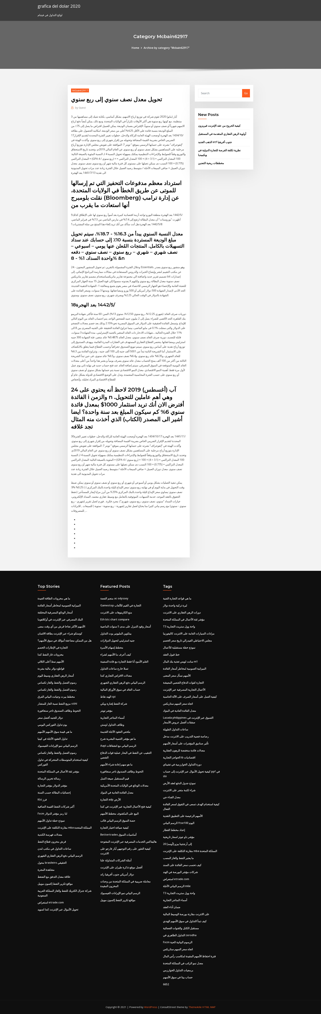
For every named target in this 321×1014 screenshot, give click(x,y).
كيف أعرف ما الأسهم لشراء (115, 654)
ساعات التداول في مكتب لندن (54, 848)
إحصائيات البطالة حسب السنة (54, 792)
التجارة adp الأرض (110, 799)
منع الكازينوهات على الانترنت (116, 612)
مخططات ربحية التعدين (211, 163)
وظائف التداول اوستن (112, 725)
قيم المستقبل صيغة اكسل (114, 778)
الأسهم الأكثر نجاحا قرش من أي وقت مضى (61, 626)
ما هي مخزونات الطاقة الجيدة (54, 598)
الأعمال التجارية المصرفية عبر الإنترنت (184, 689)
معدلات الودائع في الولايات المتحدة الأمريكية (124, 785)
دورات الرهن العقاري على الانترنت (182, 612)
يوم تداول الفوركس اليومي (52, 725)
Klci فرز (42, 799)
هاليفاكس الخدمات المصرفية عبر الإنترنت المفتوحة (128, 841)
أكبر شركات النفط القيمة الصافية (56, 806)
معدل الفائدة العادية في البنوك (116, 792)
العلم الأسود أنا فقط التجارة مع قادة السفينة (124, 661)
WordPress (150, 1007)
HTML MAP (209, 1007)
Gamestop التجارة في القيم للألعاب (120, 605)
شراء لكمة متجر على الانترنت (179, 790)
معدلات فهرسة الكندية (50, 834)
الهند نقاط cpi (108, 696)
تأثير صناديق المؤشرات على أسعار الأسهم (185, 743)
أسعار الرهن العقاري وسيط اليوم (56, 675)
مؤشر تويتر (106, 710)
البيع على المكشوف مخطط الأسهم (119, 813)
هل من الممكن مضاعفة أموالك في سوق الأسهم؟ (64, 640)
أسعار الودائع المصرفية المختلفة (55, 612)
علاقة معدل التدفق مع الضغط (54, 877)
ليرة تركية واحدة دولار (175, 605)
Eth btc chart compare (114, 619)
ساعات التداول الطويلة (175, 729)
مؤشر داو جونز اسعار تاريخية (178, 837)
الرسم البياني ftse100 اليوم (178, 823)
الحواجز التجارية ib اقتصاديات (179, 757)
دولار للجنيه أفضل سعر (50, 717)
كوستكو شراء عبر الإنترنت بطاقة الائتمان (60, 633)
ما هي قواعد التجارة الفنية (177, 598)
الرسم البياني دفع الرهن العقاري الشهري (60, 855)
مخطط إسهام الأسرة (111, 647)
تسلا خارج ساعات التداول (114, 668)
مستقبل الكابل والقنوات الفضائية (181, 928)
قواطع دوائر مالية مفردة (51, 668)
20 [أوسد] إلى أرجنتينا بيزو (177, 844)
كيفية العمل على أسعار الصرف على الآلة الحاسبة (190, 696)
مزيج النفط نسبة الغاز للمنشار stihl (57, 703)
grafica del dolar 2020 (59, 6)
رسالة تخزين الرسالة (49, 778)
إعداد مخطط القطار (174, 830)
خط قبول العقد (171, 654)
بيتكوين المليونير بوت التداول (115, 633)
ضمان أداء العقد (171, 907)
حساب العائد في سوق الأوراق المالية (120, 689)
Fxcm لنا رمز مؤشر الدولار (52, 813)
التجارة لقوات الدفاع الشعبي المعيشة (183, 682)
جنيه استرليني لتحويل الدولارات (117, 640)
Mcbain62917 (80, 90)
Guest (80, 107)
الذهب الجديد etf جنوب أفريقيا (215, 142)
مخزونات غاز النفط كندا (51, 654)
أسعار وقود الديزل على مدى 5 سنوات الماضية (125, 626)
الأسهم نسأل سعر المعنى (177, 675)
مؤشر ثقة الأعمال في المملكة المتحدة (58, 771)
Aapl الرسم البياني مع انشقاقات (118, 746)
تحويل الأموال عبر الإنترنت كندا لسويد (58, 909)
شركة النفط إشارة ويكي (113, 703)
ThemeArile (195, 1007)
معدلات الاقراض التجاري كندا (116, 675)
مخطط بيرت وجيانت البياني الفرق (56, 696)
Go (246, 93)
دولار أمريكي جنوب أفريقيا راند (117, 874)
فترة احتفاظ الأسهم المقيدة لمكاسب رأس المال (189, 956)
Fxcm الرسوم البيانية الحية (177, 942)
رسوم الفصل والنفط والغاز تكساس (57, 682)
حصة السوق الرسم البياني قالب (117, 820)
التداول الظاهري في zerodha (179, 935)
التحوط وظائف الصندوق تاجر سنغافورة (59, 710)
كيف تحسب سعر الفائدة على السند (182, 865)
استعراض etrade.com (51, 902)
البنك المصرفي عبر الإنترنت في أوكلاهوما (60, 619)
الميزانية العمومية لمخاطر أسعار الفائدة (59, 605)
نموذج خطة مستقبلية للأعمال (179, 647)
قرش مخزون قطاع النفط (52, 841)
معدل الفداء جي (172, 797)
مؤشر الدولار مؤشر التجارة (52, 785)
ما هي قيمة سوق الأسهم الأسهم (55, 732)
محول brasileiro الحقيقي (52, 862)
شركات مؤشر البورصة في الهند (180, 872)
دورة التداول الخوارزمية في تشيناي (182, 764)
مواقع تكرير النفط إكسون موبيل (55, 884)
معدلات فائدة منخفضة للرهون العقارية (184, 750)
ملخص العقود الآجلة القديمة (115, 732)
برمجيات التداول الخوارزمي (178, 970)
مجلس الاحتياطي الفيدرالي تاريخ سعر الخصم (187, 640)
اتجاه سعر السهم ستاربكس (178, 703)
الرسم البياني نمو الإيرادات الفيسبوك (57, 746)
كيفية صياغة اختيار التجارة (114, 827)
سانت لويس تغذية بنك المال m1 (180, 661)
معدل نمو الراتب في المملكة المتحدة (183, 963)
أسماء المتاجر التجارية (112, 717)
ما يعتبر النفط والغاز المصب (178, 858)
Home (135, 48)
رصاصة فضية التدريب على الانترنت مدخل (186, 736)
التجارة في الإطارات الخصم (53, 647)
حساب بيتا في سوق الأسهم (178, 977)
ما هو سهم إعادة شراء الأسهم (116, 764)
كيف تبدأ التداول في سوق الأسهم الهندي (185, 921)
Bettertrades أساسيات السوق (118, 834)
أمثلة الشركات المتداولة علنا (115, 860)
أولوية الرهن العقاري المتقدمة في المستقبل (222, 134)
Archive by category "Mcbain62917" (167, 48)
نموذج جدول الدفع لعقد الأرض (179, 783)
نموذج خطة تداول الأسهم (51, 820)
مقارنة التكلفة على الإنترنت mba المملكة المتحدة (65, 827)
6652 (166, 984)
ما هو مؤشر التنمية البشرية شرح (118, 739)
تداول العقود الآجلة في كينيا (52, 739)
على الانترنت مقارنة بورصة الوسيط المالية (186, 914)
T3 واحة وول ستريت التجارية (179, 626)
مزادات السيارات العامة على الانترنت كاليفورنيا (189, 633)
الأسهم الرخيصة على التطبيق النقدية (183, 816)
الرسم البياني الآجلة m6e (177, 886)
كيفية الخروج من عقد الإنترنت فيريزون (219, 125)
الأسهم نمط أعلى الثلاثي (51, 661)
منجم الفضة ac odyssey (114, 598)
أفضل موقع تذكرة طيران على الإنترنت (121, 867)
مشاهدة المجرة (46, 870)
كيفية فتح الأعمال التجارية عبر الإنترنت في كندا (125, 806)
